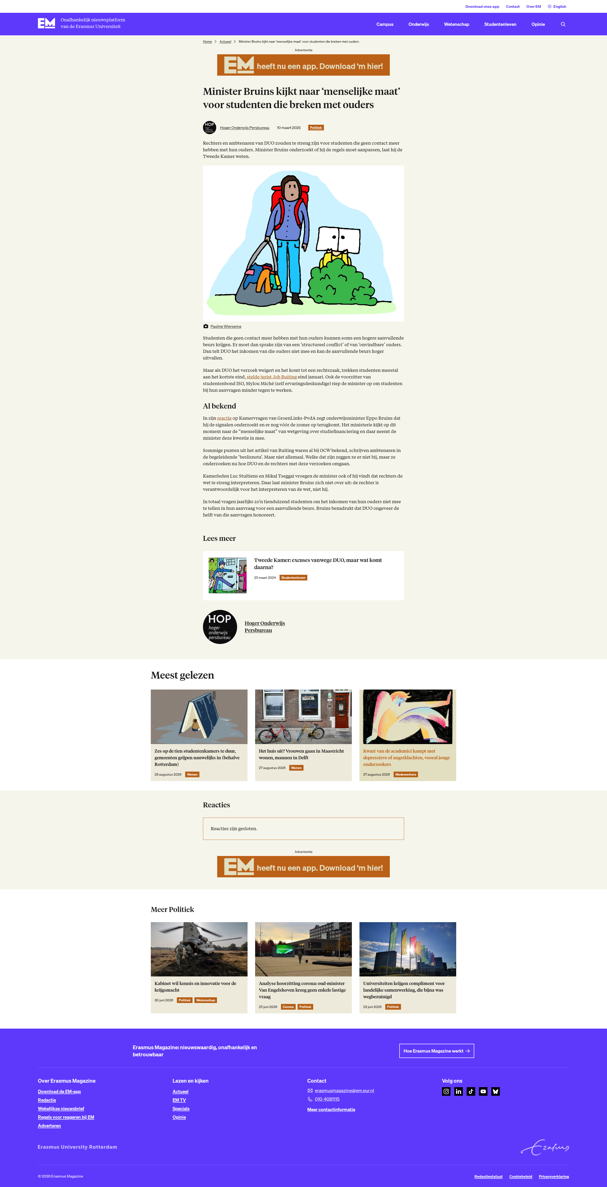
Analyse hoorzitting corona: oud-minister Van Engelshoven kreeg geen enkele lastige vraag (302, 990)
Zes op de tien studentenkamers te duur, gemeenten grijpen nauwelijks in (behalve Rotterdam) (197, 757)
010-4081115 (327, 1099)
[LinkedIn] (458, 1091)
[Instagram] (446, 1091)
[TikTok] (471, 1091)
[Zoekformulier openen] (563, 24)
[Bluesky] (495, 1091)
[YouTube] (483, 1091)
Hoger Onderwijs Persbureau (244, 127)
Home (207, 41)
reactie (224, 418)
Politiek (316, 127)
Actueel (225, 41)
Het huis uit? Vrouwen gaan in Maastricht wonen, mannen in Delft (301, 754)
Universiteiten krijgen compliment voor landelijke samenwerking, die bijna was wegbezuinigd (404, 990)
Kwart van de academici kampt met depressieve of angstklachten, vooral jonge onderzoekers (406, 757)
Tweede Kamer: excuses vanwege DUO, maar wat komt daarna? (318, 563)
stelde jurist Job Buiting (272, 377)
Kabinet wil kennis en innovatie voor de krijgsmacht (195, 987)
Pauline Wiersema (226, 326)
